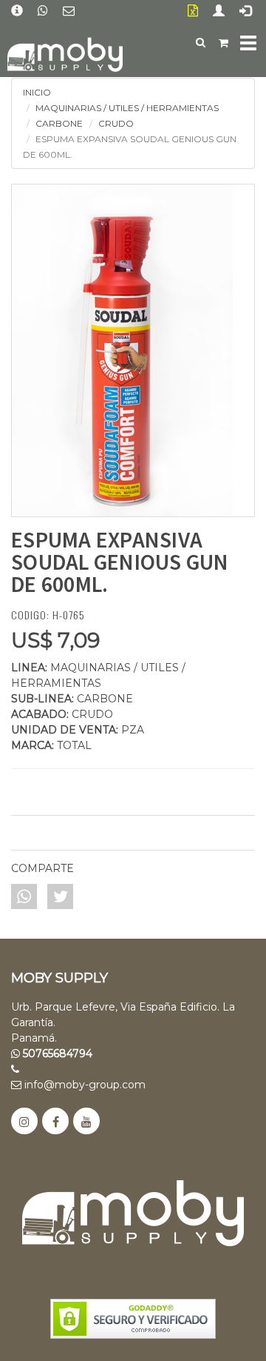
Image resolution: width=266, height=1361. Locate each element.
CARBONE (59, 123)
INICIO (37, 92)
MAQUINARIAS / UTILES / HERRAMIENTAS (127, 107)
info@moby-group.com (83, 1084)
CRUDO (116, 123)
